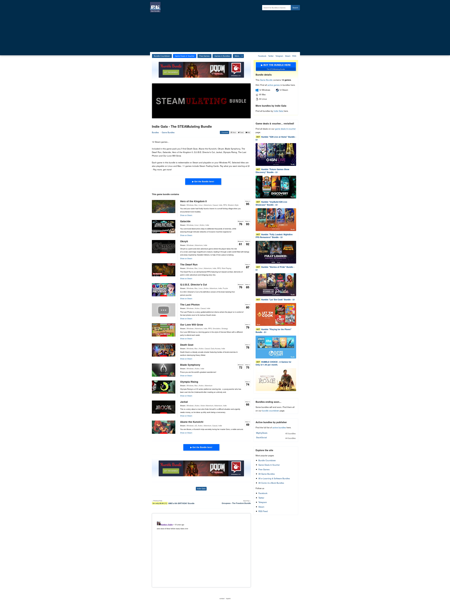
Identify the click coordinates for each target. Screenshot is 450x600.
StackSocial (276, 437)
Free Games (204, 56)
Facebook (262, 56)
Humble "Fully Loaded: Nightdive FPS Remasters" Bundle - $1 (274, 236)
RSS (294, 56)
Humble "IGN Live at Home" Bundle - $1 (276, 138)
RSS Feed (263, 511)
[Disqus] (201, 550)
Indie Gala (201, 488)
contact (222, 598)
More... (237, 56)
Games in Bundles (222, 56)
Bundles (155, 132)
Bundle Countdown (162, 56)
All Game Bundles (266, 473)
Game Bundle (266, 79)
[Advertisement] (225, 31)
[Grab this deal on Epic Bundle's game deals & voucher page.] (276, 154)
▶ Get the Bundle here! (203, 181)
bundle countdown (270, 410)
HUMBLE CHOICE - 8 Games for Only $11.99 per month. (273, 363)
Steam (287, 56)
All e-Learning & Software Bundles (274, 478)
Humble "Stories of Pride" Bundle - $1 (275, 268)
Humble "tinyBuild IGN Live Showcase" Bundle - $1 (271, 203)
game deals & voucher (285, 128)
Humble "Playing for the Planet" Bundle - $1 (274, 331)
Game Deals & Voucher (184, 56)
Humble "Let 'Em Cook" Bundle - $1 (278, 299)
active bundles (279, 427)
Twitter (271, 56)
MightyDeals (276, 433)
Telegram (279, 56)
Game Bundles (168, 132)
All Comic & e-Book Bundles (271, 482)
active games (273, 84)
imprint (228, 598)
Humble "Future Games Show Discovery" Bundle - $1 (272, 171)
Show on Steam (186, 215)
